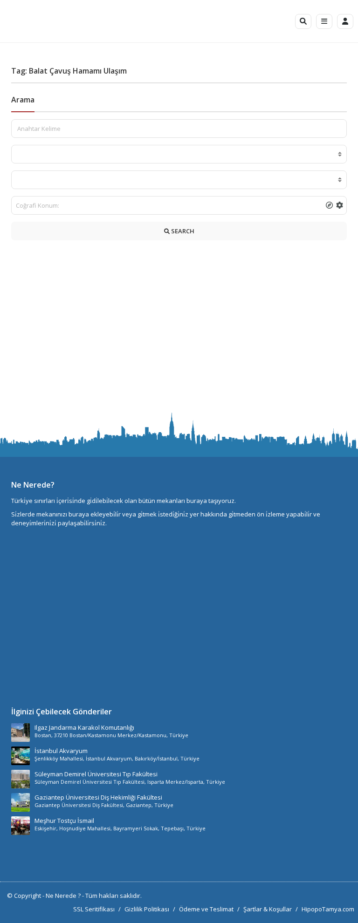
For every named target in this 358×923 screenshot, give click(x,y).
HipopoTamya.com (328, 909)
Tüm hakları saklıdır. (113, 895)
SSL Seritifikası (94, 909)
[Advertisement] (179, 329)
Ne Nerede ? (64, 895)
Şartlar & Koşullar (267, 909)
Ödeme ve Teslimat (206, 909)
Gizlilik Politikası (146, 909)
